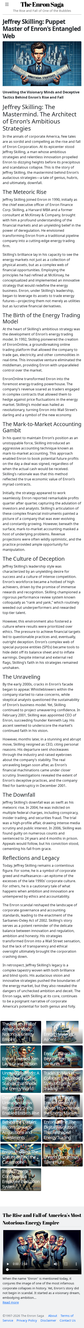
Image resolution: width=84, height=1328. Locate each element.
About (52, 1315)
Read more (11, 1302)
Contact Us (68, 1320)
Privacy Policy (27, 1320)
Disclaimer (48, 1320)
